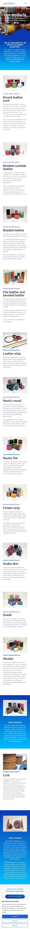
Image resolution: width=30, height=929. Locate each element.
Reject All (15, 925)
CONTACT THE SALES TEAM (14, 896)
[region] (15, 914)
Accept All (15, 916)
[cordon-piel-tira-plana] (15, 285)
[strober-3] (15, 652)
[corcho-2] (15, 769)
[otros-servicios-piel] (15, 831)
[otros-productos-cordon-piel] (15, 715)
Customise (15, 921)
